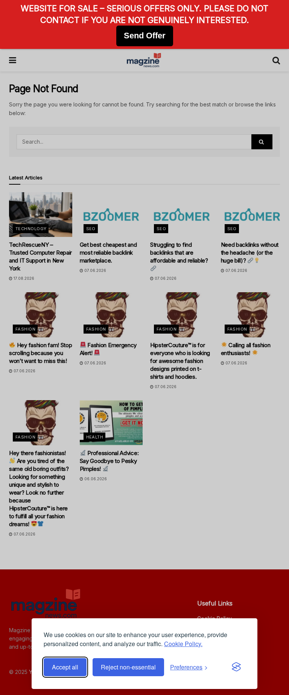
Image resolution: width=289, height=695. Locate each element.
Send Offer (145, 35)
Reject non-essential (128, 667)
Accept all (65, 667)
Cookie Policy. (183, 643)
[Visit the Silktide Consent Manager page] (236, 667)
